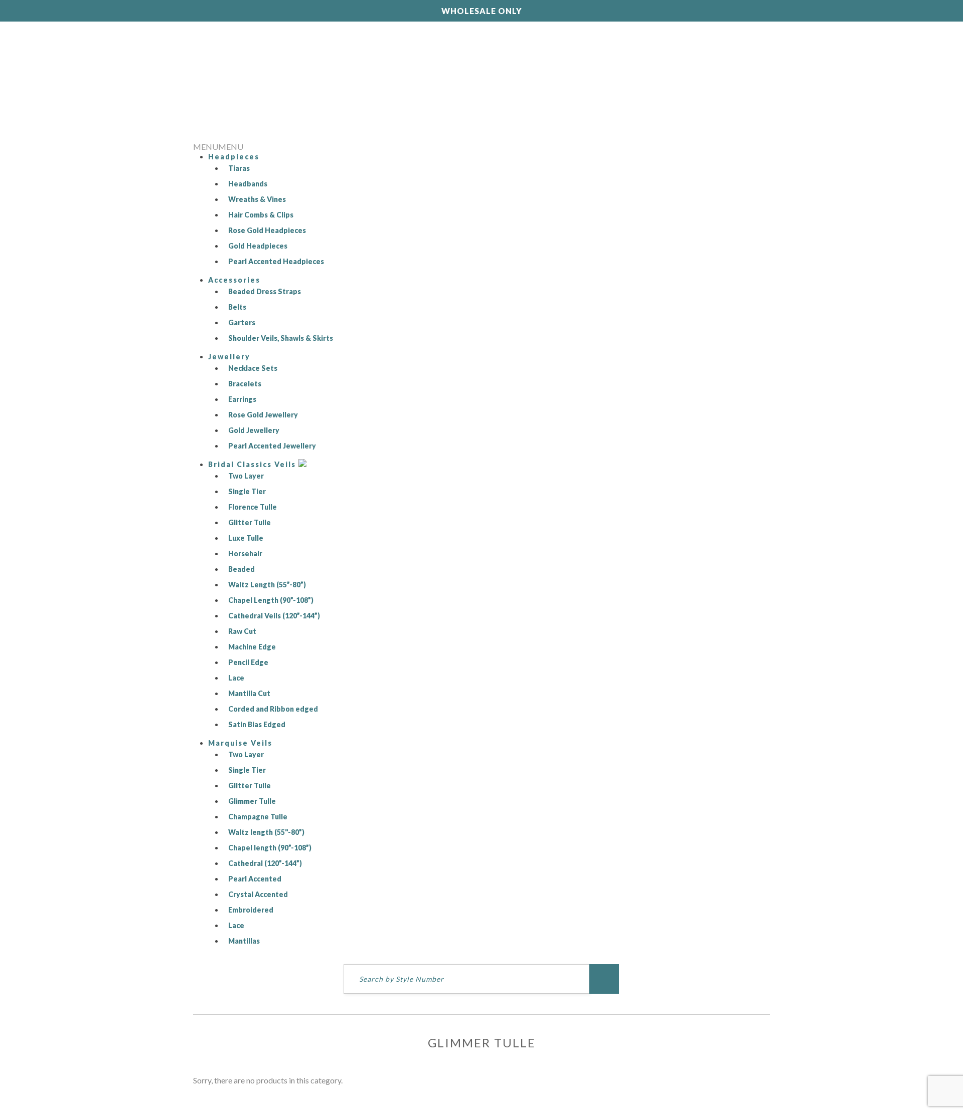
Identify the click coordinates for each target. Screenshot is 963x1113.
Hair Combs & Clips (260, 214)
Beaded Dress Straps (264, 291)
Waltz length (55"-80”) (266, 832)
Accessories (234, 280)
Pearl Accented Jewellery (272, 445)
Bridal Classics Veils (253, 464)
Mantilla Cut (249, 693)
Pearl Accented (254, 878)
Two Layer (246, 476)
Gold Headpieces (257, 246)
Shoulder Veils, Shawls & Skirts (280, 338)
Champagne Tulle (257, 816)
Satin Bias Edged (256, 724)
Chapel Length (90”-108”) (270, 600)
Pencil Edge (248, 662)
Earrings (242, 399)
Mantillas (244, 941)
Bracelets (244, 383)
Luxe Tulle (245, 538)
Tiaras (239, 168)
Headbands (247, 183)
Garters (241, 322)
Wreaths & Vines (257, 199)
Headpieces (233, 156)
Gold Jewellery (253, 430)
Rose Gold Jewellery (263, 414)
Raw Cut (242, 631)
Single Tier (247, 491)
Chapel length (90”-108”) (269, 847)
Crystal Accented (258, 894)
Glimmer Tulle (252, 801)
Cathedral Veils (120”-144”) (274, 615)
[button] (218, 146)
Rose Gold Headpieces (267, 230)
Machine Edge (252, 646)
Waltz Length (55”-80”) (267, 584)
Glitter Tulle (249, 522)
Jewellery (229, 356)
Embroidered (250, 910)
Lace (236, 678)
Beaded (241, 569)
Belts (237, 307)
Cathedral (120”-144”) (265, 863)
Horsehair (245, 553)
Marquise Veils (240, 743)
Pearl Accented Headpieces (276, 261)
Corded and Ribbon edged (273, 709)
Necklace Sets (252, 368)
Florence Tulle (252, 507)
